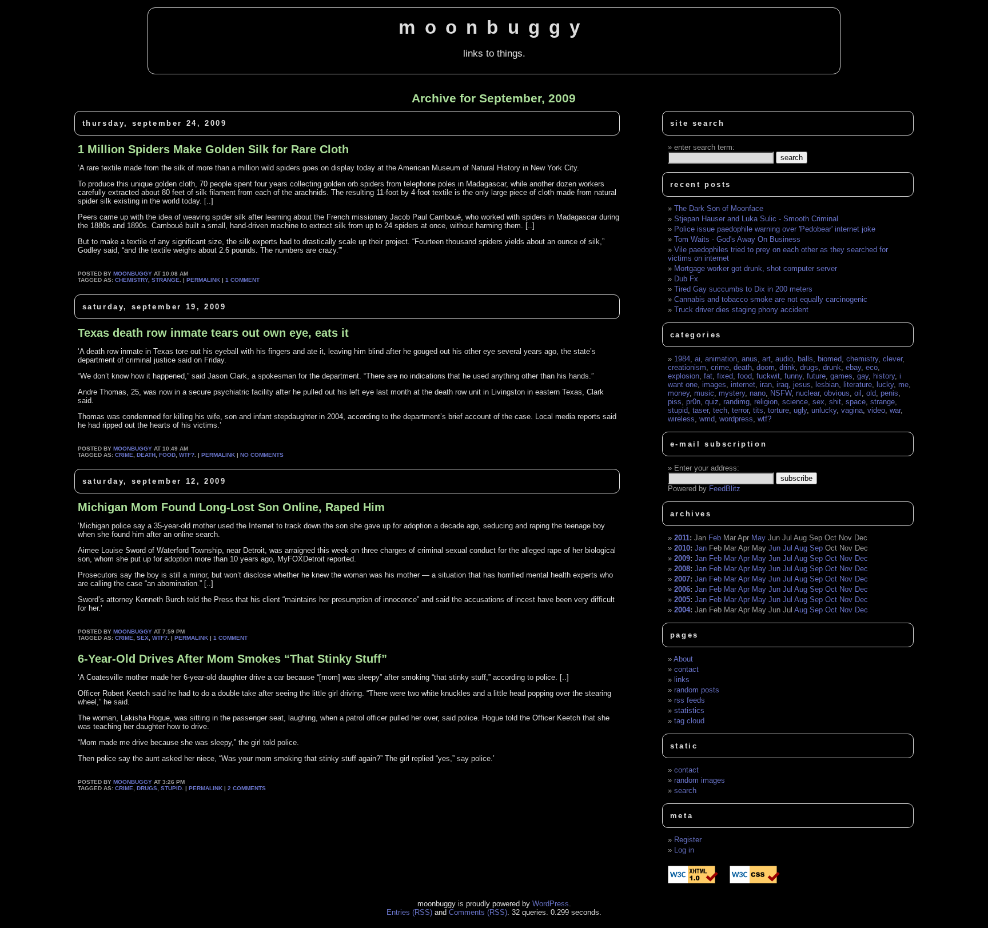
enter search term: (704, 147)
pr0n (693, 401)
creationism (687, 367)
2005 (682, 599)
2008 (682, 568)
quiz (712, 401)
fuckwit (768, 376)
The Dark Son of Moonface (718, 208)
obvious (837, 393)
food (167, 455)
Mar (730, 558)
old (871, 393)
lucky (885, 384)
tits (758, 410)
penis (889, 393)
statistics (689, 710)
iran (766, 384)
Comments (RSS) (478, 912)
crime (124, 455)
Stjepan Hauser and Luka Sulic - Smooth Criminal (756, 218)
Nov (845, 558)
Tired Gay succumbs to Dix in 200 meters (743, 289)
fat (708, 376)
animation (721, 359)
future (816, 376)
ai (697, 359)
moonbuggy (494, 27)
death (146, 455)
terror (740, 410)
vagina (852, 410)
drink (787, 367)
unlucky (823, 410)
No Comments (262, 455)
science (795, 401)
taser (700, 410)
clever (892, 359)
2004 (682, 610)
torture (778, 410)
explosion (683, 376)
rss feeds (689, 700)
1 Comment (242, 280)
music (704, 393)
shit (835, 401)
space (856, 401)
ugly (800, 410)
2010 (682, 548)
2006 (682, 589)
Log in (684, 850)
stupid (171, 788)
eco (872, 367)
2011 (682, 537)
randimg (736, 401)
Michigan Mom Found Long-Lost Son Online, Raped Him (231, 507)
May (758, 537)
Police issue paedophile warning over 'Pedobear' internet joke (774, 229)
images (714, 384)
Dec (861, 558)
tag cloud (689, 720)
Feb (714, 537)
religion (766, 401)
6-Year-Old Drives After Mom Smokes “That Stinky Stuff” (232, 658)
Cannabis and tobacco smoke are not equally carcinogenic (770, 299)
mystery (732, 393)
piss (675, 401)
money (679, 393)
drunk (832, 367)
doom (765, 367)
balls (805, 359)
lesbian (827, 384)
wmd (707, 419)
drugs (147, 788)
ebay (853, 367)
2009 (682, 558)
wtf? (186, 455)
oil (858, 393)
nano (758, 393)
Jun (774, 548)
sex (143, 638)
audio (784, 359)
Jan (701, 548)
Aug (800, 548)
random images (699, 780)
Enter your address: (706, 468)
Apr (744, 558)
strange (166, 280)
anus (750, 359)
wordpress (736, 419)
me (903, 384)
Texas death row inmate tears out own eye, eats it (213, 332)
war (895, 410)
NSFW (780, 393)
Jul (787, 548)
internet (743, 384)
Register (688, 839)
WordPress (550, 903)
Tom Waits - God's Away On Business (737, 239)
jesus (802, 384)
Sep (816, 548)
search (685, 790)
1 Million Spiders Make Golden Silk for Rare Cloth (213, 149)
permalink (203, 280)
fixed (725, 376)
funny (793, 376)
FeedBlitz (724, 488)
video (876, 410)
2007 (682, 579)
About (683, 659)
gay (863, 376)
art (766, 359)
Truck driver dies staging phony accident (741, 309)
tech (720, 410)
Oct (831, 558)
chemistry (131, 280)
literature (857, 384)
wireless (681, 419)
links (682, 679)
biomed (830, 359)
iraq (782, 384)
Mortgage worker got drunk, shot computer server (755, 268)
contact (686, 669)
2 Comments (247, 788)
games (841, 376)
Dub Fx (686, 278)
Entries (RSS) (409, 912)
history (884, 376)
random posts (696, 690)
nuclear (807, 393)
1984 (682, 359)
